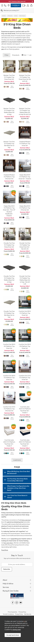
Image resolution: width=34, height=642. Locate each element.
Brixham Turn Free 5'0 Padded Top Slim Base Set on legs (9, 144)
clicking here (16, 630)
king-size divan (8, 543)
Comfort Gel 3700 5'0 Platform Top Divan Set (25, 377)
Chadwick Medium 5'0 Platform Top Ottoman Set (9, 177)
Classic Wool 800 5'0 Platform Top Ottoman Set (24, 208)
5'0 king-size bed (25, 520)
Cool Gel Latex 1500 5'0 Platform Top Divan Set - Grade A (25, 410)
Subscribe (6, 569)
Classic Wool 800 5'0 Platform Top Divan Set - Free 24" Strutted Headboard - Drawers (9, 211)
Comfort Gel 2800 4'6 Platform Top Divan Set (25, 346)
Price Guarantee (12, 612)
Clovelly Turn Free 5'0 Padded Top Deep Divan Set (9, 245)
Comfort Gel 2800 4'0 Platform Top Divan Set (9, 346)
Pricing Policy (22, 612)
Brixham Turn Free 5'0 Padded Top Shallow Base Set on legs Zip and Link (25, 111)
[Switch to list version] (28, 55)
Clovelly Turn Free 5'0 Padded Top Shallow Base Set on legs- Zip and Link (24, 280)
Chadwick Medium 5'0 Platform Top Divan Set (24, 143)
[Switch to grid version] (22, 55)
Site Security (27, 614)
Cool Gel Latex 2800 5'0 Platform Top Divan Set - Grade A (25, 443)
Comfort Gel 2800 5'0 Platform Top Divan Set (9, 377)
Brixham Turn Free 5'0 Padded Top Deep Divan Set (9, 77)
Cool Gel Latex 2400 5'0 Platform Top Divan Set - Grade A (9, 443)
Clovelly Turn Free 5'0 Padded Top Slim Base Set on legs (9, 314)
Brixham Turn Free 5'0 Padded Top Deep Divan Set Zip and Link (25, 78)
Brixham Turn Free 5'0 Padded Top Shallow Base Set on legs (9, 111)
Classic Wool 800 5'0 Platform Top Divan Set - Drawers (25, 177)
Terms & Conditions (8, 614)
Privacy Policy (19, 614)
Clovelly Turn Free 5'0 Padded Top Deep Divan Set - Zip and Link (24, 246)
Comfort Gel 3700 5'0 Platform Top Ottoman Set (9, 409)
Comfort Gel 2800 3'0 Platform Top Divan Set (25, 313)
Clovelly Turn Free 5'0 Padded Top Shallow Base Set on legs (9, 279)
